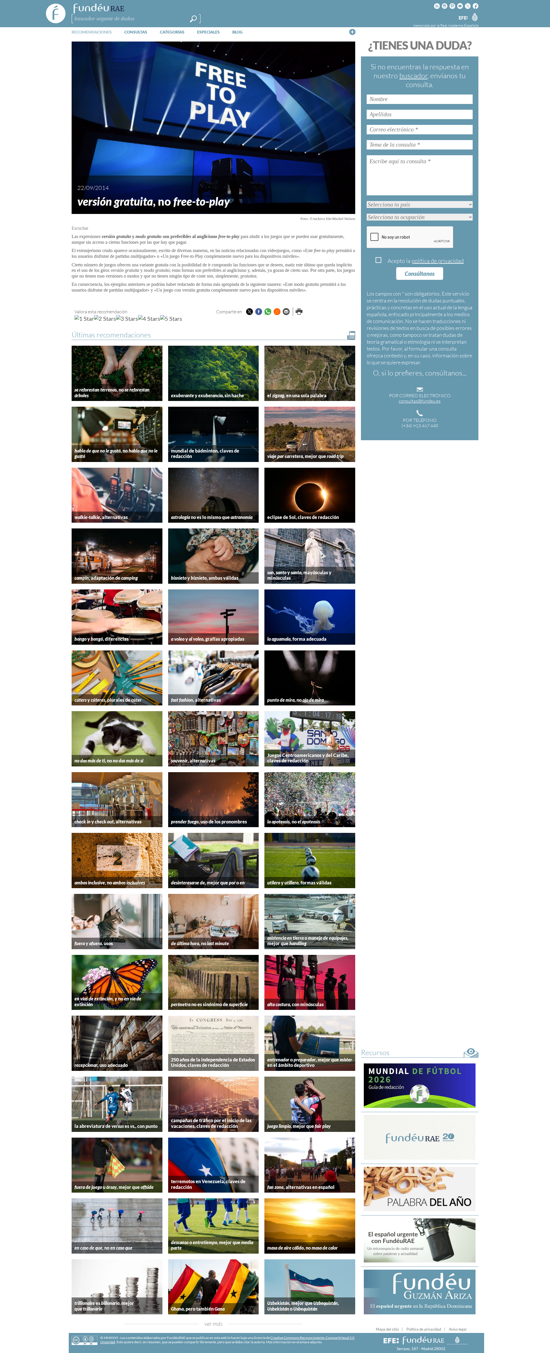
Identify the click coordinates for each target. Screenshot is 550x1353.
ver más (214, 1323)
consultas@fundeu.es (420, 401)
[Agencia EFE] (463, 18)
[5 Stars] (171, 318)
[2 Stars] (105, 318)
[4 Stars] (149, 318)
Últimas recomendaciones (111, 334)
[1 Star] (84, 318)
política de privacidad (438, 260)
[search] (193, 19)
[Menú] (352, 32)
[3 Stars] (127, 318)
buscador (413, 75)
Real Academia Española (459, 25)
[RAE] (474, 17)
